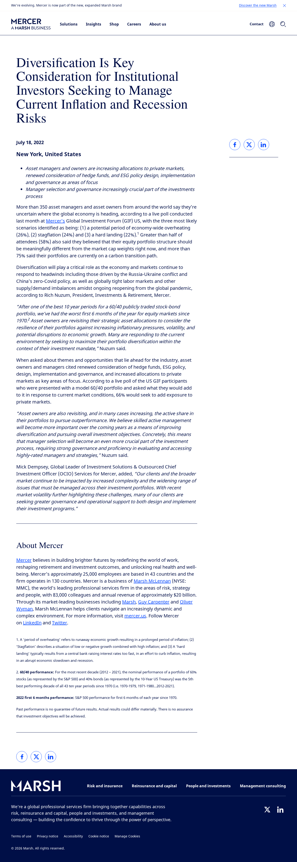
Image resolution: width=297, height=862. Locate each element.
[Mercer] (31, 24)
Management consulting (263, 785)
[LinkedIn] (280, 809)
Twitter (59, 623)
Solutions (68, 24)
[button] (284, 5)
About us (157, 24)
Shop (114, 24)
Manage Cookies (127, 836)
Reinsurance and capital (154, 785)
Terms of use (21, 836)
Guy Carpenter (153, 602)
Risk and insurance (105, 785)
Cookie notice (98, 836)
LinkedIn (32, 623)
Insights (93, 24)
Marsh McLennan (152, 581)
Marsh (129, 602)
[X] (267, 809)
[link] (21, 756)
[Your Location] (272, 24)
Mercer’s (55, 221)
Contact (257, 24)
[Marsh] (36, 786)
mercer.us (135, 616)
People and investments (208, 785)
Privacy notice (47, 836)
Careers (134, 24)
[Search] (283, 24)
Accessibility (73, 836)
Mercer (24, 560)
